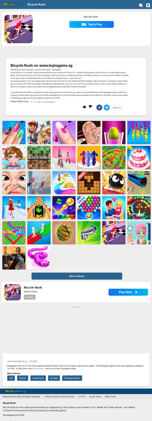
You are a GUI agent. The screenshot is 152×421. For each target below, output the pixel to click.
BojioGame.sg (13, 4)
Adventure (38, 378)
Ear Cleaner (88, 132)
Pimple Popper (14, 182)
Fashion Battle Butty (64, 157)
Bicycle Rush (113, 232)
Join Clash (139, 132)
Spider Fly (38, 182)
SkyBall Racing (38, 207)
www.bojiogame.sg (16, 391)
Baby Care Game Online (14, 157)
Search (141, 5)
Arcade (29, 297)
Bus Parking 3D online (139, 182)
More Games (76, 276)
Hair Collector (64, 182)
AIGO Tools (110, 396)
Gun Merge (88, 232)
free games (38, 368)
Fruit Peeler (64, 232)
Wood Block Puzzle (88, 182)
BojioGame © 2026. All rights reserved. (22, 396)
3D (11, 378)
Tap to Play (95, 24)
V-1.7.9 (82, 396)
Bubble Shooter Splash (88, 207)
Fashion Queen (14, 207)
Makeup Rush (139, 232)
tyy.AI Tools (95, 396)
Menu (148, 5)
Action (22, 378)
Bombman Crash (113, 182)
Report (118, 107)
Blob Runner (88, 157)
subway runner (38, 132)
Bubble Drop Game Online (14, 232)
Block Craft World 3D (38, 157)
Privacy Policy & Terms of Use (59, 396)
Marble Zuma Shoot (113, 157)
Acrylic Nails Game (14, 132)
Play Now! (125, 292)
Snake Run (38, 258)
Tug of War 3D (38, 232)
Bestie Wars (113, 207)
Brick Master (64, 207)
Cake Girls (139, 157)
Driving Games (72, 378)
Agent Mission (14, 258)
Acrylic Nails (64, 132)
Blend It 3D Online (113, 132)
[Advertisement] (76, 330)
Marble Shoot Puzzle (139, 207)
